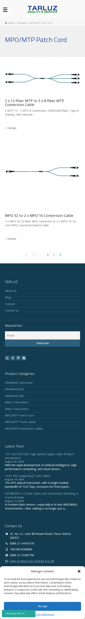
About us (10, 291)
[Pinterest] (18, 358)
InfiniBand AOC (14, 389)
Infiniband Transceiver (19, 382)
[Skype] (24, 358)
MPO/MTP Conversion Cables (24, 428)
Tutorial (10, 304)
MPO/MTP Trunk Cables (20, 422)
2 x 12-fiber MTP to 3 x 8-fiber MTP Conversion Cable (34, 102)
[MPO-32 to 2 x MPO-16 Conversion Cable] (42, 172)
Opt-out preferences (42, 614)
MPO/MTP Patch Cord (19, 415)
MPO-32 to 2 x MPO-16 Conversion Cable (39, 215)
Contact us (12, 310)
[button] (79, 571)
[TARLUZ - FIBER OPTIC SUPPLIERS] (42, 9)
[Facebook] (12, 358)
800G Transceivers (17, 402)
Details (12, 128)
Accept (42, 606)
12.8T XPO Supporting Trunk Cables (27, 476)
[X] (7, 358)
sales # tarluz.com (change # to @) (32, 561)
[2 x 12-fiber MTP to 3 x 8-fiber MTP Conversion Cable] (42, 78)
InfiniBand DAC (14, 396)
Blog (8, 297)
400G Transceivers (17, 409)
